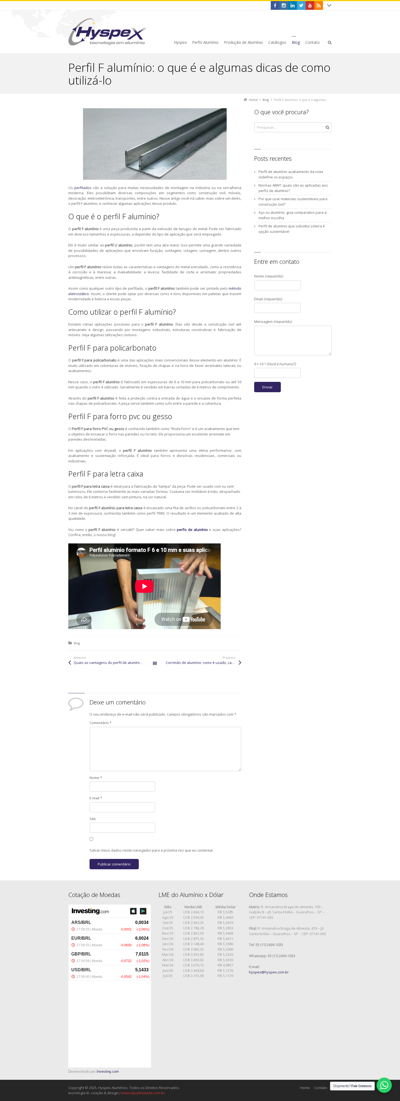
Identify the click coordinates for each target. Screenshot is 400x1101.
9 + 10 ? (275, 363)
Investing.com (108, 1071)
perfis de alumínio (192, 529)
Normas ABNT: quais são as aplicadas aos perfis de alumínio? (293, 188)
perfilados (82, 187)
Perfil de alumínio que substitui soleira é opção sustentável (292, 229)
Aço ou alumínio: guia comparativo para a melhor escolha (293, 215)
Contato (320, 1087)
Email (268, 298)
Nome (96, 777)
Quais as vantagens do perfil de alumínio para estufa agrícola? (114, 662)
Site (93, 818)
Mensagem (273, 321)
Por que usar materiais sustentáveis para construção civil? (293, 201)
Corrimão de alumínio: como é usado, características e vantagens (203, 662)
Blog (77, 643)
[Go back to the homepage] (107, 31)
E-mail (96, 798)
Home (305, 1087)
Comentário (101, 722)
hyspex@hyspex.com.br (269, 972)
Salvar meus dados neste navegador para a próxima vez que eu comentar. (152, 850)
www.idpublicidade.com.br (143, 1092)
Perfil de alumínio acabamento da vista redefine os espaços (291, 174)
